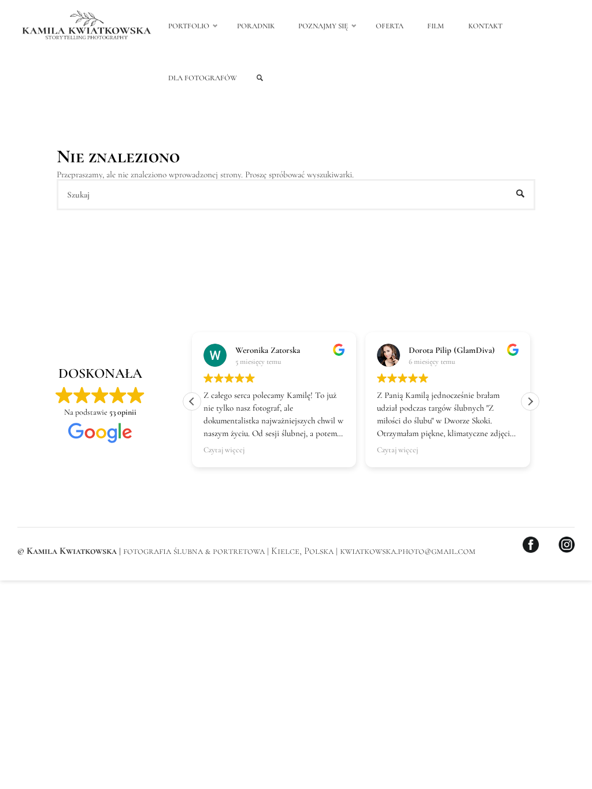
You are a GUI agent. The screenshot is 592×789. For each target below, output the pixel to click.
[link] (260, 78)
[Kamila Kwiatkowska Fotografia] (86, 26)
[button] (530, 401)
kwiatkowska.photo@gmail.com (408, 551)
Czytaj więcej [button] (224, 450)
